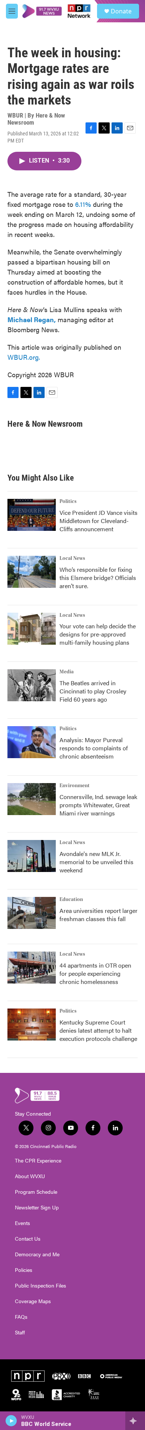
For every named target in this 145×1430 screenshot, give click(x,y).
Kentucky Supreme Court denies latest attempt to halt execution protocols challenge (98, 1030)
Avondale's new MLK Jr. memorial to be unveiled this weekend (96, 861)
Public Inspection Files (40, 1286)
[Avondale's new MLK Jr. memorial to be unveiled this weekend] (31, 856)
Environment (74, 786)
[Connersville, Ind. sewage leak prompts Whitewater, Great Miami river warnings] (31, 799)
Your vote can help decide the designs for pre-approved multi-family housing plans (97, 634)
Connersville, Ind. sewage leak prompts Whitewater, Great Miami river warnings (98, 804)
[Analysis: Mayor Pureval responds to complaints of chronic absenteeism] (31, 742)
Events (22, 1223)
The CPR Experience (38, 1161)
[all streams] (135, 1420)
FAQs (21, 1317)
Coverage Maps (33, 1301)
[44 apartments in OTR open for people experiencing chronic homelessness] (31, 968)
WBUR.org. (23, 357)
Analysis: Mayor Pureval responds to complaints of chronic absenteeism (93, 747)
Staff (20, 1333)
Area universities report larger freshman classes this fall (98, 914)
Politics (68, 501)
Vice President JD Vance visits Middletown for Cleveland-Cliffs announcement (98, 520)
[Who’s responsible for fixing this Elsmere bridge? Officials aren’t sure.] (31, 572)
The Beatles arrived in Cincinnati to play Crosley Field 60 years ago (92, 691)
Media (66, 672)
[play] (11, 1420)
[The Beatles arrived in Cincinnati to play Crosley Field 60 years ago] (31, 685)
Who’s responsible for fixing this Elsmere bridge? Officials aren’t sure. (97, 577)
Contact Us (28, 1239)
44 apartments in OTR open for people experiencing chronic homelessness (95, 973)
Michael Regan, (31, 319)
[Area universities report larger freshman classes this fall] (31, 913)
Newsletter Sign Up (37, 1208)
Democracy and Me (37, 1254)
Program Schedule (36, 1192)
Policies (23, 1270)
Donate (121, 11)
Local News (72, 558)
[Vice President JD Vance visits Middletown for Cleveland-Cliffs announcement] (31, 515)
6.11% (83, 204)
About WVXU (30, 1176)
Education (71, 899)
